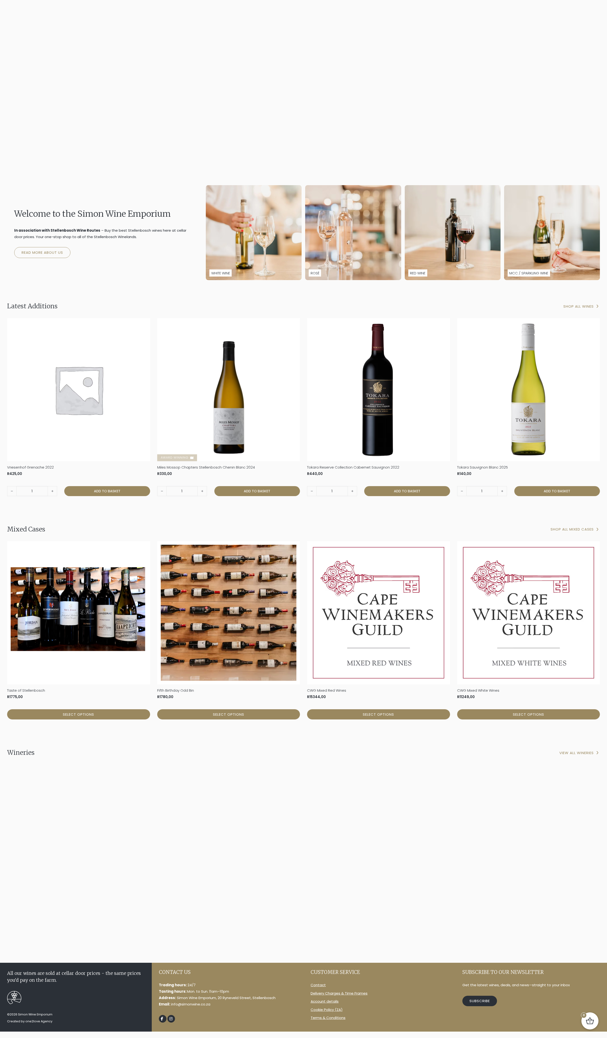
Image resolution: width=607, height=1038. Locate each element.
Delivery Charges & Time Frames (339, 993)
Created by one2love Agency (29, 1021)
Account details (325, 1001)
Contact (318, 984)
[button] (107, 491)
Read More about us (42, 252)
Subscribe (479, 1000)
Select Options (78, 714)
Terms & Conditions (328, 1017)
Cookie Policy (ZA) (327, 1009)
